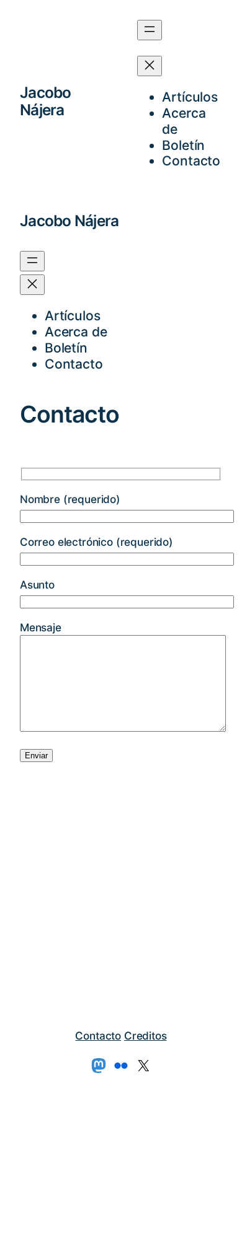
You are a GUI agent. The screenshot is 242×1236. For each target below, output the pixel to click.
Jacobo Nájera (45, 101)
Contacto (98, 1035)
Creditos (145, 1035)
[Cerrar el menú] (149, 66)
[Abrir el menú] (149, 30)
